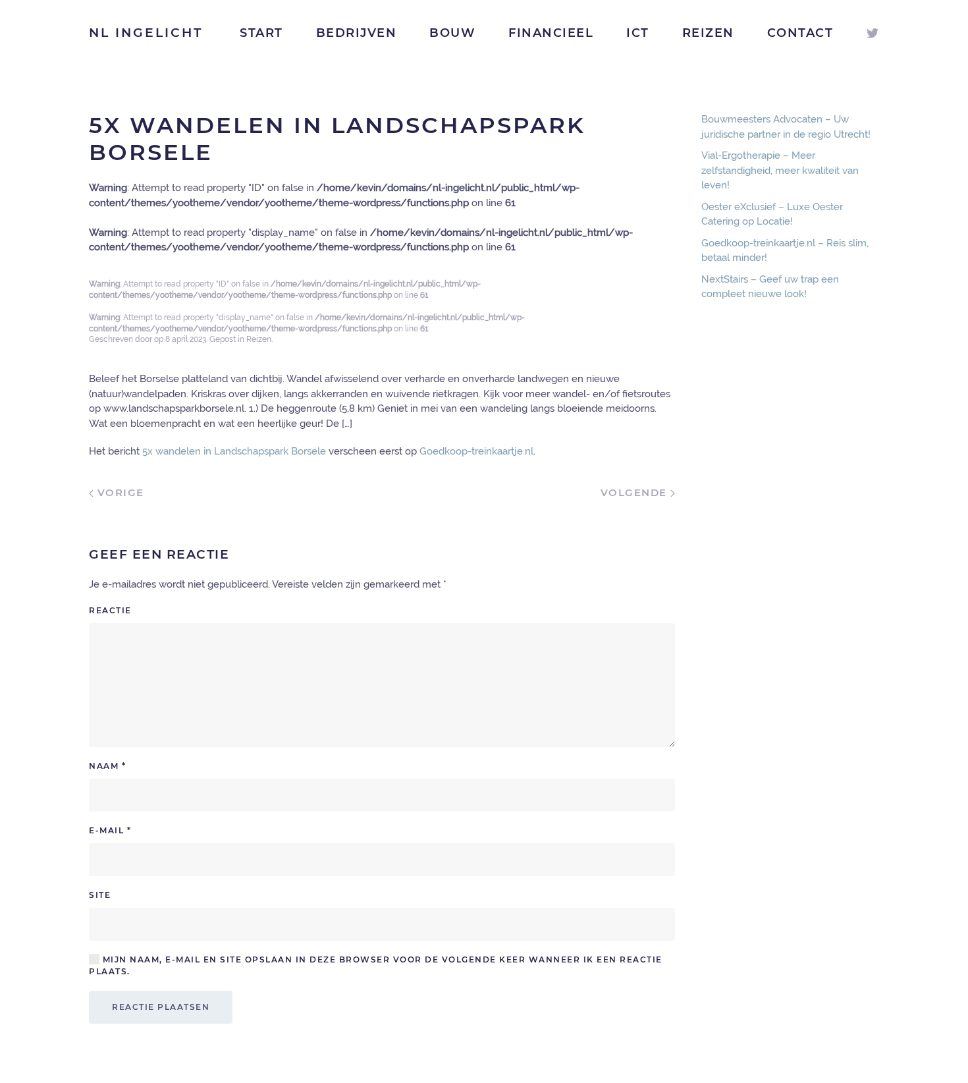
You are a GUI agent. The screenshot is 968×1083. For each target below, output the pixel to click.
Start (261, 33)
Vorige (119, 492)
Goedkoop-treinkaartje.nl (476, 451)
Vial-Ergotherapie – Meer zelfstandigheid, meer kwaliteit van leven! (780, 170)
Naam (107, 766)
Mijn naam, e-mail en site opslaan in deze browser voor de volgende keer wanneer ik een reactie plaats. (375, 965)
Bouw (452, 33)
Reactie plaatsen (160, 1007)
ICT (637, 33)
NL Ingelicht (146, 32)
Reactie (110, 610)
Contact (800, 33)
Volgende (636, 492)
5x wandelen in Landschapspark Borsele (234, 451)
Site (100, 895)
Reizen (708, 33)
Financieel (550, 33)
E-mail (110, 830)
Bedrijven (356, 33)
